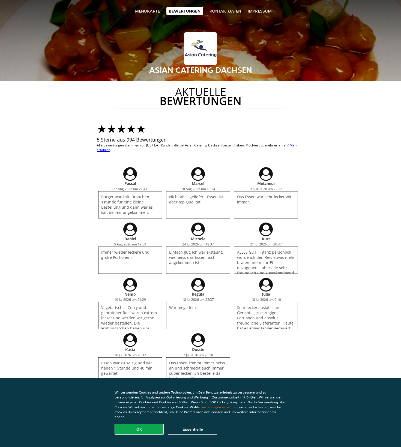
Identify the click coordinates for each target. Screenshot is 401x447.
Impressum (260, 11)
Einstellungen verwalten (219, 407)
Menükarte (147, 11)
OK (139, 429)
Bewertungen (184, 11)
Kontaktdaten (225, 11)
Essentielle (192, 429)
